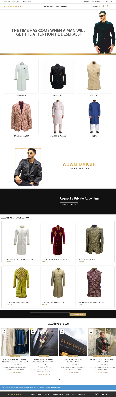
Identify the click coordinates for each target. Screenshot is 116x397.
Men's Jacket (77, 356)
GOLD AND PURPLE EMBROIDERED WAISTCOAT (91, 302)
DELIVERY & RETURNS (57, 394)
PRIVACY (46, 394)
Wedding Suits (15, 356)
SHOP (67, 394)
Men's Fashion (44, 356)
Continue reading (15, 374)
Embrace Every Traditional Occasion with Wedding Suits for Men (15, 361)
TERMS (39, 394)
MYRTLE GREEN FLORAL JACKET (87, 259)
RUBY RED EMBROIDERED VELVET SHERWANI (54, 259)
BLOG (73, 394)
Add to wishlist (37, 226)
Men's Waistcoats (102, 356)
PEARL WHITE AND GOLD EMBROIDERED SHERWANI (19, 259)
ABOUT (33, 394)
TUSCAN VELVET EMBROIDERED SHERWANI (17, 302)
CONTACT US (81, 394)
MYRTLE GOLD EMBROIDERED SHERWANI (53, 302)
